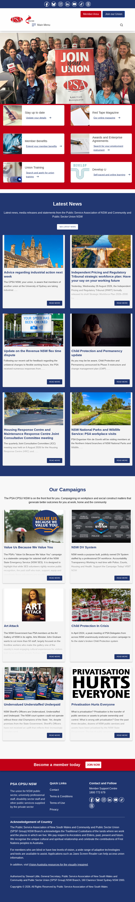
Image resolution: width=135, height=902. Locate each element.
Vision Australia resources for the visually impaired (58, 864)
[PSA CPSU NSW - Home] (22, 19)
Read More (54, 303)
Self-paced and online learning (109, 174)
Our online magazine (104, 117)
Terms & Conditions (61, 796)
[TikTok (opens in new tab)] (81, 4)
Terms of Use (57, 803)
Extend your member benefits (41, 146)
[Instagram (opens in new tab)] (60, 4)
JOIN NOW (93, 764)
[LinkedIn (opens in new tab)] (67, 4)
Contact (54, 789)
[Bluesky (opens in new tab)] (53, 4)
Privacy (54, 809)
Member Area (91, 14)
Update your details (36, 117)
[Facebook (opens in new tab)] (46, 4)
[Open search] (121, 25)
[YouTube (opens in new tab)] (74, 4)
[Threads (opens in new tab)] (88, 4)
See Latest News (67, 227)
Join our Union (113, 14)
